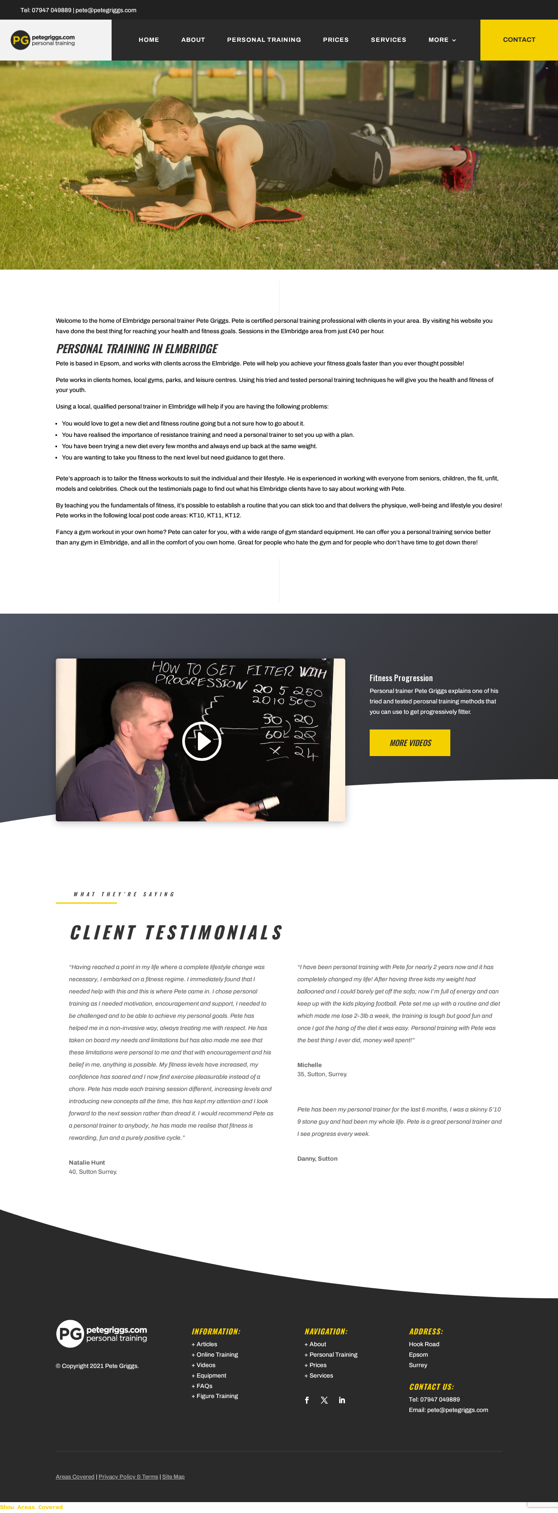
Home (149, 40)
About (193, 40)
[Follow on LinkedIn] (342, 1400)
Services (389, 40)
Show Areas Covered (31, 1507)
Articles (207, 1344)
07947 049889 (51, 10)
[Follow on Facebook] (307, 1400)
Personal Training (264, 40)
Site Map (173, 1477)
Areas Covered (75, 1477)
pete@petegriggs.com (105, 10)
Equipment (211, 1375)
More (439, 40)
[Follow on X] (324, 1400)
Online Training (217, 1354)
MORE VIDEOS (410, 742)
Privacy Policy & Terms (128, 1477)
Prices (336, 40)
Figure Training (217, 1396)
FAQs (204, 1386)
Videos (206, 1365)
